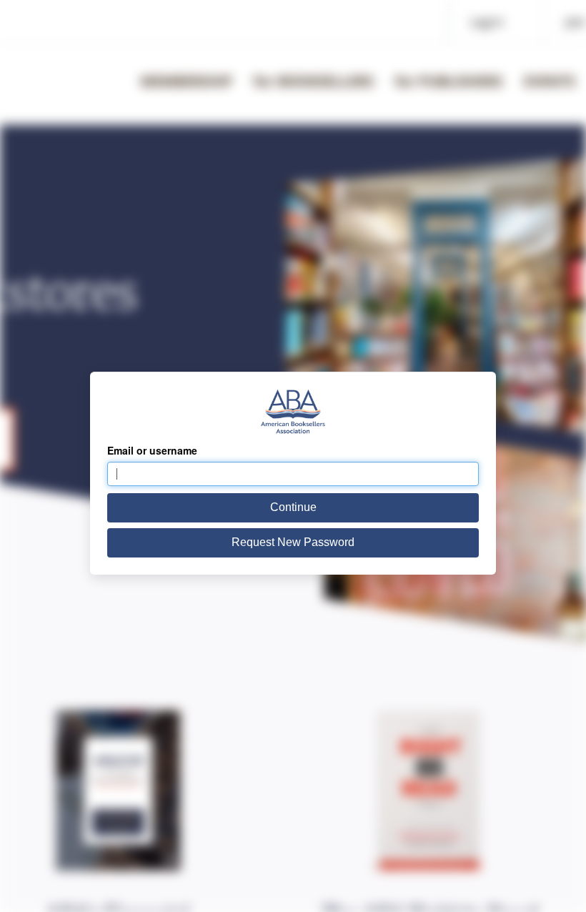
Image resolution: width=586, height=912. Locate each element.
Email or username (152, 450)
